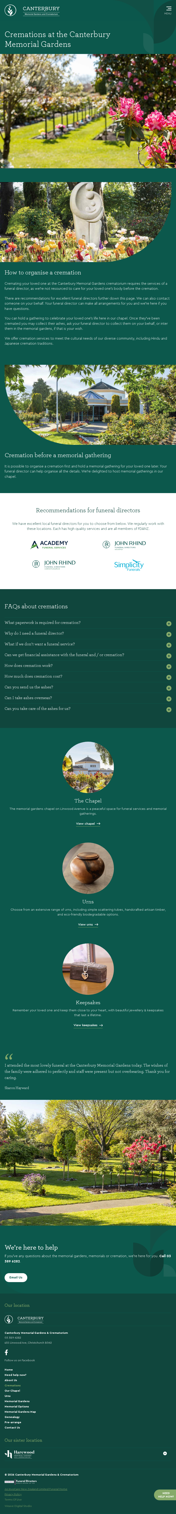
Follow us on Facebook (20, 1360)
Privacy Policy (13, 1494)
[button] (88, 622)
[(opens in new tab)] (88, 968)
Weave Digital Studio (18, 1506)
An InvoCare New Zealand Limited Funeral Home (36, 1489)
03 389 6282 (13, 1337)
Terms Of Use (13, 1499)
